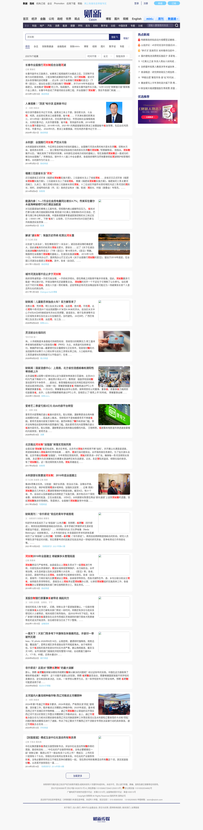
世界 (68, 19)
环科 (80, 25)
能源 (65, 25)
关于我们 (68, 807)
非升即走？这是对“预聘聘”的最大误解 (49, 668)
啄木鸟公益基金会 (90, 807)
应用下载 (71, 3)
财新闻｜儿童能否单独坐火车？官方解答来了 (50, 301)
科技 (34, 25)
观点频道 (44, 358)
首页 (25, 19)
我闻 (32, 3)
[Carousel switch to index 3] (175, 120)
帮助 (80, 3)
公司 (51, 19)
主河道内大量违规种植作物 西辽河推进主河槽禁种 (53, 695)
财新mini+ (44, 323)
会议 (49, 3)
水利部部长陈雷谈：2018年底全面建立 (51, 475)
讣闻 (140, 25)
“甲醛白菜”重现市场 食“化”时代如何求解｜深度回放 (166, 77)
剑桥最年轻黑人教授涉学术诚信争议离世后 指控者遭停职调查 (171, 66)
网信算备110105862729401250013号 (104, 788)
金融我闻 (45, 623)
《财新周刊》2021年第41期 (53, 546)
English (136, 19)
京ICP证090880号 (59, 788)
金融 (43, 19)
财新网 (42, 191)
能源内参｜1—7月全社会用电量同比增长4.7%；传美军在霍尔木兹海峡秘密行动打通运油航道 (60, 202)
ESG (95, 25)
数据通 (172, 19)
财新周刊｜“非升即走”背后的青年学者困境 (49, 514)
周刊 (161, 19)
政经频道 (45, 94)
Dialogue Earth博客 (48, 291)
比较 (113, 25)
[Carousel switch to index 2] (172, 120)
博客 (108, 19)
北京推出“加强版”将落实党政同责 (48, 444)
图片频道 (44, 658)
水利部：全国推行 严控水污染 (46, 142)
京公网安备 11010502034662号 (138, 788)
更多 (27, 25)
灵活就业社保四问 (35, 332)
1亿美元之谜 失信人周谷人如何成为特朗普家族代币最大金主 (171, 61)
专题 (133, 25)
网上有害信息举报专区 (95, 3)
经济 (34, 19)
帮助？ (126, 38)
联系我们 (126, 807)
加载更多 (77, 776)
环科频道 (44, 727)
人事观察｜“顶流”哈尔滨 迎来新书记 (46, 103)
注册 (146, 3)
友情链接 (135, 807)
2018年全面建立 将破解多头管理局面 (50, 556)
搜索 (113, 37)
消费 (57, 25)
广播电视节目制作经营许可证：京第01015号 (86, 792)
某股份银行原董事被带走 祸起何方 (47, 598)
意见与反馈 (103, 807)
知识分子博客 (45, 685)
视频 (125, 19)
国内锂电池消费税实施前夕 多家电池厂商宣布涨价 (165, 55)
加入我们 (77, 807)
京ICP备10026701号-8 (77, 788)
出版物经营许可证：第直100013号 (121, 792)
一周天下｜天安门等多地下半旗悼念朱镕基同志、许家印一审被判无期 (59, 635)
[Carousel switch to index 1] (169, 120)
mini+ (150, 19)
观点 (77, 19)
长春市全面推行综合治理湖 (45, 65)
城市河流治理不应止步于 (43, 274)
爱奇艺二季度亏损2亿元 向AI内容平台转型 (49, 406)
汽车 (49, 25)
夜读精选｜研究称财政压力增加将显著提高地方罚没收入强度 (171, 71)
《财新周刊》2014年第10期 (52, 766)
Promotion (59, 3)
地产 (42, 25)
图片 (117, 19)
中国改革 (122, 25)
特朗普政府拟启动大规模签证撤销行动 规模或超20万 (167, 39)
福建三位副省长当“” (39, 173)
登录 (136, 3)
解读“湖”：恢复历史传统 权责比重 (49, 235)
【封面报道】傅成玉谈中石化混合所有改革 (50, 737)
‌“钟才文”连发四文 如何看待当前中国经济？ (162, 50)
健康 (72, 25)
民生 (88, 25)
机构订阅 (40, 3)
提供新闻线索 (115, 807)
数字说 (104, 25)
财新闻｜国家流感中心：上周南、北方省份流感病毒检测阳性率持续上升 (59, 369)
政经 (60, 19)
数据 (25, 3)
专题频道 (43, 504)
